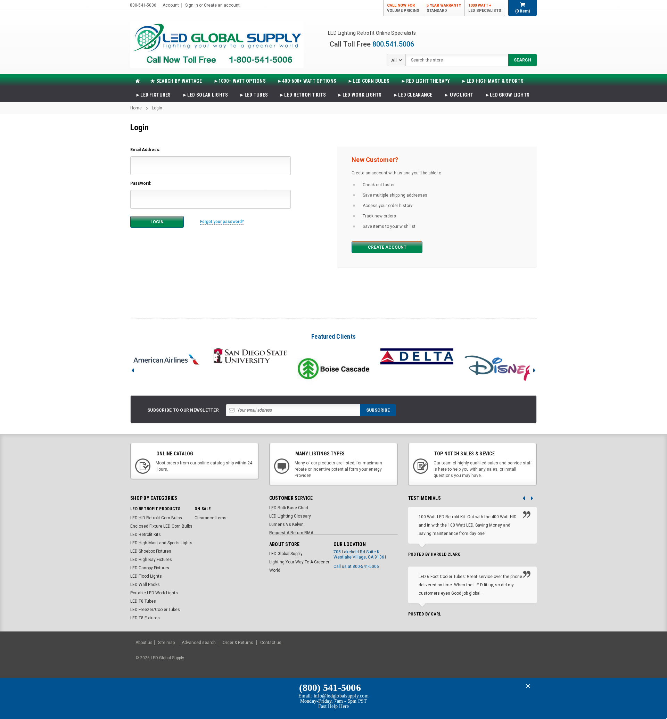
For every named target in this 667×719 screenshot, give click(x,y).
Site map (166, 642)
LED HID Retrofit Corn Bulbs (156, 517)
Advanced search (199, 642)
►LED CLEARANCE (413, 95)
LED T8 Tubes (143, 601)
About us (144, 642)
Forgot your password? (222, 221)
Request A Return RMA (291, 532)
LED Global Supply (286, 553)
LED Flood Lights (146, 576)
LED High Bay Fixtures (151, 559)
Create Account (387, 247)
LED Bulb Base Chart (288, 507)
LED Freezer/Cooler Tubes (155, 609)
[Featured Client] (166, 359)
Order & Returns (238, 642)
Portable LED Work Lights (154, 592)
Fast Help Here (333, 706)
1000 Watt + (484, 8)
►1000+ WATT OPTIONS (240, 81)
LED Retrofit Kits (145, 534)
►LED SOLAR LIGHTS (205, 95)
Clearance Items (211, 517)
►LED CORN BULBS (368, 81)
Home (136, 108)
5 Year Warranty (444, 8)
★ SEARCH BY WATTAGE (176, 81)
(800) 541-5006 (330, 687)
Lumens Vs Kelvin (286, 524)
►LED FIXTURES (153, 95)
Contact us (270, 642)
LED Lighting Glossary (290, 516)
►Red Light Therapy (425, 81)
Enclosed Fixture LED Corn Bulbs (161, 526)
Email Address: (145, 149)
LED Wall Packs (145, 584)
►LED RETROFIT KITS (302, 95)
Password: (140, 183)
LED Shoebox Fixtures (150, 551)
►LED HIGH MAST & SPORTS (492, 81)
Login (157, 108)
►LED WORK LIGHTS (359, 95)
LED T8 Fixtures (145, 617)
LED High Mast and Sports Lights (161, 542)
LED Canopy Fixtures (149, 567)
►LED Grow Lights (507, 95)
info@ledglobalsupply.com (341, 696)
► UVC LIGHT (459, 95)
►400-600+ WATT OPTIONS (306, 81)
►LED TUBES (253, 95)
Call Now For (403, 8)
